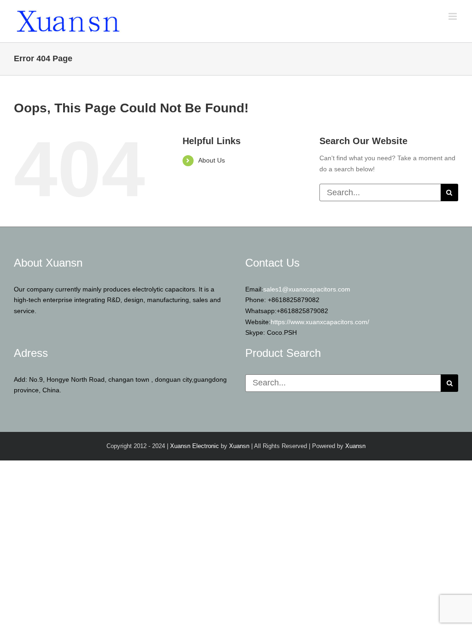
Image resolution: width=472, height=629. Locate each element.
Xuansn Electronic (194, 446)
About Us (211, 160)
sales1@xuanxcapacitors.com (306, 289)
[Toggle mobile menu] (453, 16)
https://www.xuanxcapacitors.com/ (320, 322)
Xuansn (239, 446)
